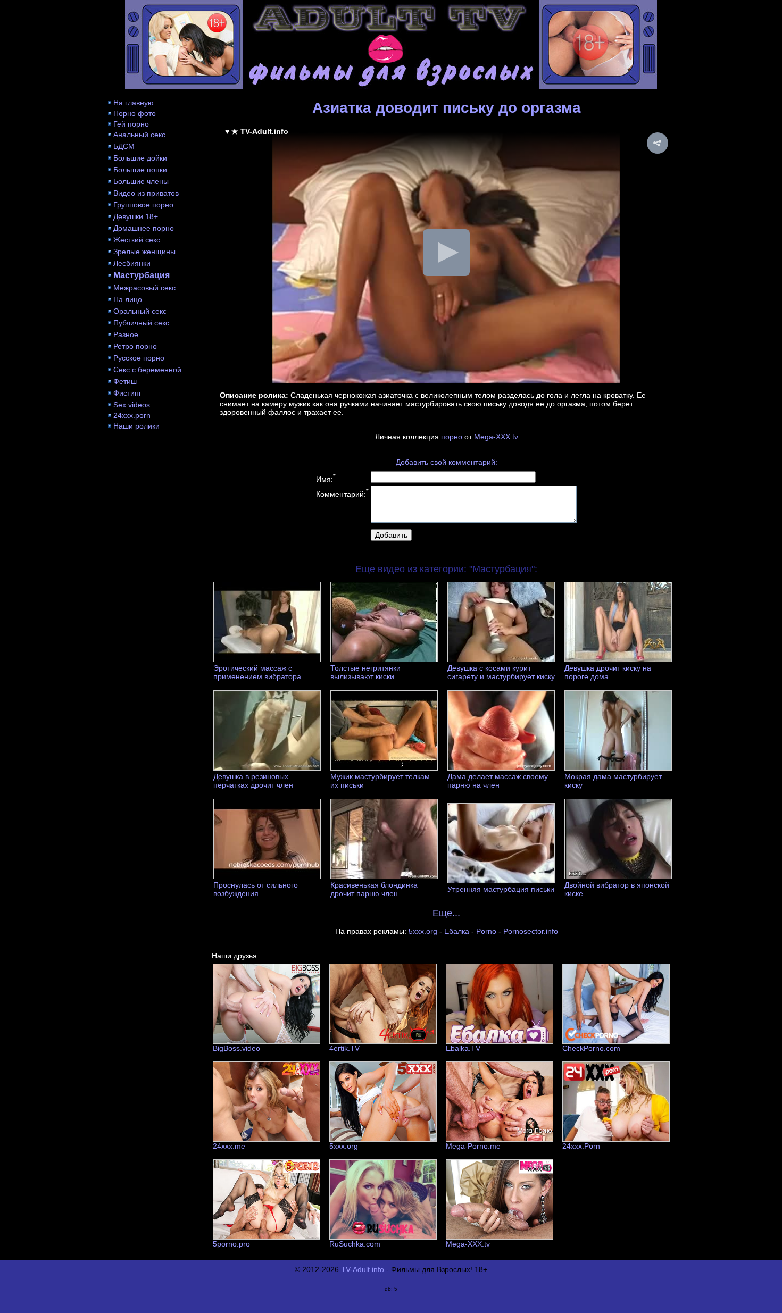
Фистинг (127, 393)
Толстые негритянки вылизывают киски (365, 672)
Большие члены (141, 181)
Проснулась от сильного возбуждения (255, 889)
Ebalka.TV (463, 1048)
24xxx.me (229, 1146)
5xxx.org (423, 931)
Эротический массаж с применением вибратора (257, 672)
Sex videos (131, 404)
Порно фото (134, 113)
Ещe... (446, 913)
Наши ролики (136, 426)
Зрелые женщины (144, 251)
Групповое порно (143, 204)
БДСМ (124, 146)
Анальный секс (139, 134)
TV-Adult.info (362, 1269)
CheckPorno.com (591, 1048)
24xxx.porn (132, 415)
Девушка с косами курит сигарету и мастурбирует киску (501, 672)
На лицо (127, 299)
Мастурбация (141, 275)
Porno (486, 931)
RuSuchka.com (354, 1244)
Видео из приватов (146, 193)
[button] (657, 143)
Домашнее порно (143, 228)
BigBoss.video (236, 1048)
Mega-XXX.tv (496, 436)
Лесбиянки (132, 263)
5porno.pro (231, 1244)
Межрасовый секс (144, 287)
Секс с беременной (147, 369)
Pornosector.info (530, 931)
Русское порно (138, 358)
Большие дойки (140, 158)
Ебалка (456, 931)
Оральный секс (140, 311)
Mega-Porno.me (473, 1146)
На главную (133, 102)
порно (451, 436)
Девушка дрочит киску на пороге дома (607, 672)
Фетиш (125, 381)
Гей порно (131, 124)
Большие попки (140, 169)
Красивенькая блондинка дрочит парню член (374, 889)
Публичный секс (141, 323)
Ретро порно (135, 346)
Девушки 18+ (135, 216)
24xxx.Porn (581, 1146)
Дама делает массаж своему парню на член (497, 780)
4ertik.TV (344, 1048)
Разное (125, 334)
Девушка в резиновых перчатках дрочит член (253, 780)
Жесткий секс (136, 240)
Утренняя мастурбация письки (500, 889)
